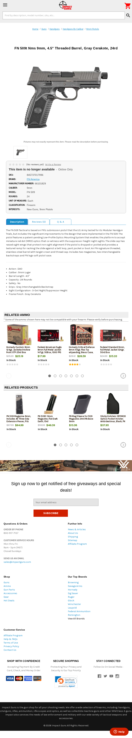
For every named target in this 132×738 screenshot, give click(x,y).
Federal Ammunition (79, 611)
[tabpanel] (19, 348)
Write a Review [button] (53, 164)
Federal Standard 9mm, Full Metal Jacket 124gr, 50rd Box (112, 350)
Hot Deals (9, 600)
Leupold (72, 607)
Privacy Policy (11, 646)
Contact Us (10, 649)
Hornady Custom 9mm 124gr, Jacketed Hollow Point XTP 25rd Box (18, 350)
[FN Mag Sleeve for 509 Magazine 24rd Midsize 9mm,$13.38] (82, 404)
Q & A (60, 221)
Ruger (71, 596)
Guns (6, 582)
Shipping (73, 536)
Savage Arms (75, 586)
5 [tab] (71, 376)
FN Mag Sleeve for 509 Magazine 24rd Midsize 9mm (81, 419)
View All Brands (76, 618)
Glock (71, 600)
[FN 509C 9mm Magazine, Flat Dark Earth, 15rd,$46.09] (50, 404)
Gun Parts (9, 589)
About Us (73, 533)
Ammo (7, 586)
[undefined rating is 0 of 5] (17, 164)
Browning (73, 582)
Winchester (74, 604)
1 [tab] (49, 376)
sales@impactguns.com (17, 562)
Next (123, 375)
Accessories (10, 593)
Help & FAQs (11, 639)
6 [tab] (77, 376)
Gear (6, 596)
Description (17, 221)
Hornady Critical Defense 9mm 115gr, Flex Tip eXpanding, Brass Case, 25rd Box (82, 351)
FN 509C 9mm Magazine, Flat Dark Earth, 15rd (48, 419)
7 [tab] (82, 376)
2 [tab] (55, 376)
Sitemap (72, 540)
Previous (8, 375)
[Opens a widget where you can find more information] (119, 732)
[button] (66, 682)
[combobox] (64, 15)
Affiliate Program (77, 543)
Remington (74, 615)
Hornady (72, 589)
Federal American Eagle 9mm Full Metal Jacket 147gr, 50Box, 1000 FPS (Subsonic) (50, 351)
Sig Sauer (73, 593)
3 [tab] (60, 376)
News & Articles (77, 529)
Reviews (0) (39, 221)
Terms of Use (11, 642)
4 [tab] (66, 376)
